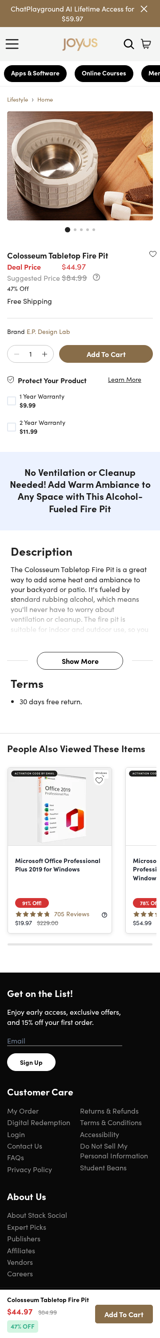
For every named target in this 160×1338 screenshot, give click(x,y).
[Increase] (44, 354)
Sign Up (31, 1062)
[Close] (144, 9)
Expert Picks (26, 1227)
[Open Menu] (14, 44)
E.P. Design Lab (48, 331)
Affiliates (21, 1250)
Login (16, 1134)
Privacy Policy (29, 1169)
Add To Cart (106, 354)
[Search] (129, 44)
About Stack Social (37, 1215)
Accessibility (99, 1134)
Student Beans (103, 1167)
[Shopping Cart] (146, 44)
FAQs (15, 1157)
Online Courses (104, 72)
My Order (23, 1110)
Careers (20, 1273)
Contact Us (24, 1145)
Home (45, 99)
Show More (80, 661)
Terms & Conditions (111, 1122)
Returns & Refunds (109, 1110)
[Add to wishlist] (153, 253)
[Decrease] (16, 354)
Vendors (20, 1262)
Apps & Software (35, 72)
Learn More (124, 379)
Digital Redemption (38, 1122)
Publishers (23, 1238)
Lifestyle (17, 99)
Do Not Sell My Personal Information (114, 1150)
